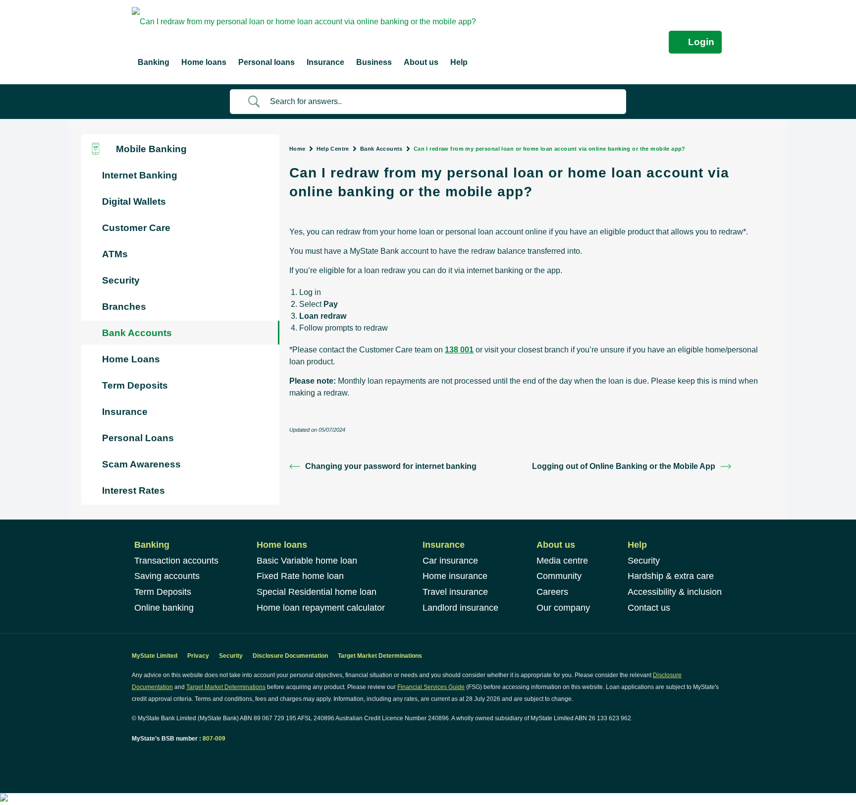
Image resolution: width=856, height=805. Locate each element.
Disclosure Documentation (290, 655)
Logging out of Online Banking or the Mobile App (623, 466)
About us (555, 545)
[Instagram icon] (156, 757)
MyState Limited (154, 655)
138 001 (459, 349)
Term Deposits (162, 592)
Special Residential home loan (316, 592)
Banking (151, 545)
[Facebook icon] (135, 757)
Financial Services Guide (431, 687)
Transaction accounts (176, 561)
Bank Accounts (381, 149)
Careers (552, 592)
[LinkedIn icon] (146, 757)
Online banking (164, 608)
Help (637, 545)
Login (701, 42)
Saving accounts (167, 576)
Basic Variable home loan (307, 561)
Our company (563, 608)
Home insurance (455, 576)
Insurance (444, 545)
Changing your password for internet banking (391, 466)
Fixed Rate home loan (300, 576)
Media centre (562, 561)
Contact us (649, 608)
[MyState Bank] (304, 21)
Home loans (282, 545)
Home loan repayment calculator (321, 608)
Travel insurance (455, 592)
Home (297, 149)
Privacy (198, 655)
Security (644, 561)
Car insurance (450, 561)
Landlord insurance (460, 608)
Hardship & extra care (671, 576)
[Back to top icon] (808, 784)
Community (559, 576)
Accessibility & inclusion (675, 592)
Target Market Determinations (380, 655)
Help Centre (333, 149)
